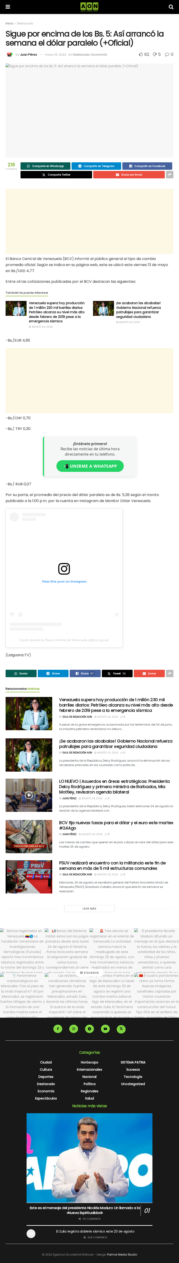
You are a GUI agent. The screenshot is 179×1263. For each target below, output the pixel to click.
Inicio (9, 23)
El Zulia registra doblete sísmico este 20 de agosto (95, 1231)
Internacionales (89, 1069)
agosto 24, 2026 (42, 327)
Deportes (45, 1076)
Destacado (25, 23)
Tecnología (133, 1076)
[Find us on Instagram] (73, 1029)
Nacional (89, 1076)
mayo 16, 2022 (55, 54)
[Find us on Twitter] (121, 1029)
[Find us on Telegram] (89, 1029)
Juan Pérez (28, 54)
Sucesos (133, 1069)
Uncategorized (133, 1084)
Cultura (46, 1069)
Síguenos (91, 973)
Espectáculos (46, 1098)
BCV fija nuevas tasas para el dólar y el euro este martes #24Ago (116, 825)
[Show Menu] (8, 7)
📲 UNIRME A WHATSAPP (90, 466)
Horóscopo (89, 1062)
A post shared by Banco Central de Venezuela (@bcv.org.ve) (64, 640)
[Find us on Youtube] (105, 1029)
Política (90, 1084)
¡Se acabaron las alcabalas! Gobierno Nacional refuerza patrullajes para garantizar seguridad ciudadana (138, 310)
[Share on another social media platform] (169, 174)
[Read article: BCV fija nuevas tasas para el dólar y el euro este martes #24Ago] (29, 836)
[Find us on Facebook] (57, 1029)
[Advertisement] (89, 221)
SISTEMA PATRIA (133, 1062)
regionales (89, 1091)
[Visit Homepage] (89, 7)
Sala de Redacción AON (77, 717)
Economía (99, 54)
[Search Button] (171, 7)
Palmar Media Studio (122, 1254)
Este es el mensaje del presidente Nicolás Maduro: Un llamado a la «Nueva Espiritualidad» (85, 1210)
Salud (89, 1098)
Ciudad (46, 1062)
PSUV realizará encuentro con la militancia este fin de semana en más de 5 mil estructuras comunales (112, 865)
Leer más (89, 908)
